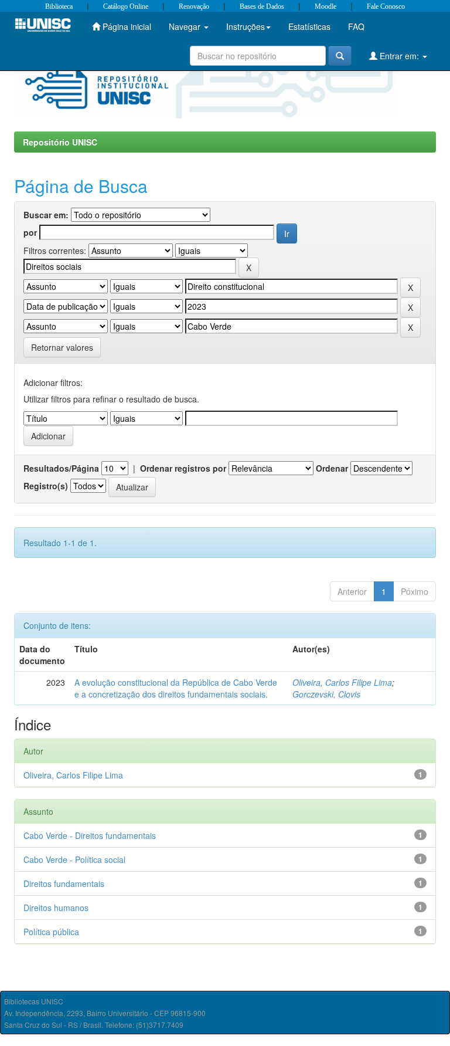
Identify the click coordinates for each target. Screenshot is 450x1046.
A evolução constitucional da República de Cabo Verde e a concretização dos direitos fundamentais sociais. (175, 688)
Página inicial (125, 26)
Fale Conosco (386, 6)
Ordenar (332, 468)
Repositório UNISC (60, 142)
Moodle (325, 6)
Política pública (51, 931)
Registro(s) (45, 486)
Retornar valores (62, 347)
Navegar (186, 26)
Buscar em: (46, 215)
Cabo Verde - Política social (74, 859)
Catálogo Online (125, 6)
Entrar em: (399, 56)
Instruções (245, 26)
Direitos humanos (55, 907)
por (30, 232)
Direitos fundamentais (63, 883)
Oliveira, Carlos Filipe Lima (342, 682)
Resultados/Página (61, 468)
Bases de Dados (262, 6)
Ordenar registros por (183, 468)
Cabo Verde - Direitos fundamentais (89, 835)
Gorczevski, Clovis (326, 694)
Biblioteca (59, 6)
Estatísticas (309, 26)
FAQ (356, 26)
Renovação (194, 6)
